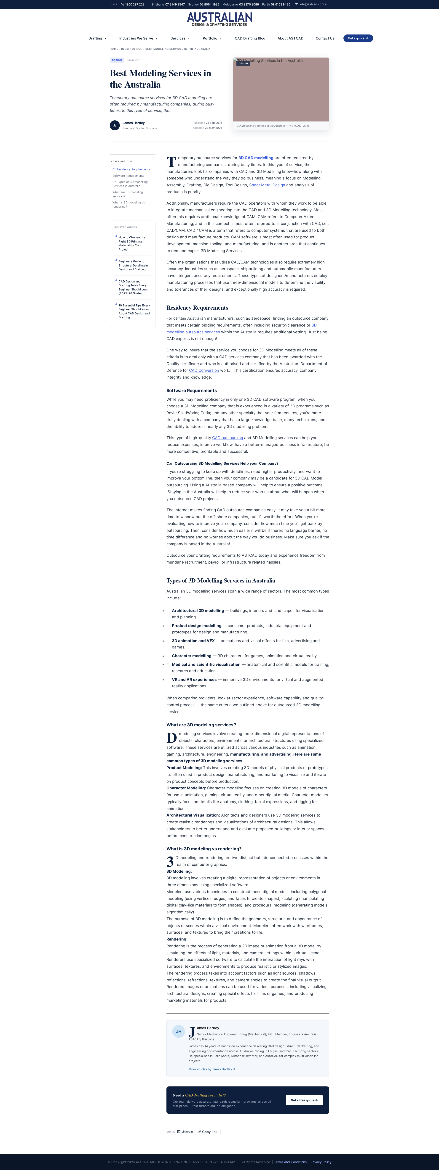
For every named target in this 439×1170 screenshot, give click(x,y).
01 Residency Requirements (131, 169)
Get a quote (358, 38)
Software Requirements (128, 175)
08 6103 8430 (276, 4)
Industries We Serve (136, 38)
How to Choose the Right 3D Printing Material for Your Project (132, 243)
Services (178, 38)
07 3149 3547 (168, 4)
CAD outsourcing (227, 437)
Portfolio (210, 38)
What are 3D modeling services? (127, 194)
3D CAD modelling (255, 157)
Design (117, 60)
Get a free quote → (304, 1100)
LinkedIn (187, 1131)
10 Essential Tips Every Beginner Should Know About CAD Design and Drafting (134, 311)
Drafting (95, 38)
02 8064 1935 (203, 4)
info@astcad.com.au (314, 4)
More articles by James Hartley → (212, 1069)
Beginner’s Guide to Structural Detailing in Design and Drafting (133, 265)
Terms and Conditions (290, 1162)
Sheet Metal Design (267, 185)
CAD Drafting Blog (250, 38)
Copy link (210, 1132)
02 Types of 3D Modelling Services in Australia (130, 184)
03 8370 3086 (240, 4)
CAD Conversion (204, 370)
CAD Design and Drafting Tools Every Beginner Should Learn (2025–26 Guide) (134, 287)
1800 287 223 (135, 4)
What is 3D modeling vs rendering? (128, 204)
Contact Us (325, 38)
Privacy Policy (321, 1162)
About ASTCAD (290, 38)
